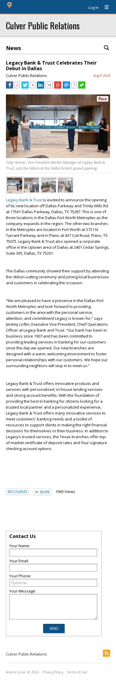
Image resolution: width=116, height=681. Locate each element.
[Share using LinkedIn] (40, 87)
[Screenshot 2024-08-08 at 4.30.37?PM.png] (65, 185)
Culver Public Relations (43, 25)
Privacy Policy (53, 672)
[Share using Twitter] (25, 87)
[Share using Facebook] (9, 87)
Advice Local (16, 672)
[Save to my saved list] (81, 87)
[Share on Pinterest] (103, 100)
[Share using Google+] (57, 87)
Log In (93, 7)
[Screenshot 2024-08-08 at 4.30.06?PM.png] (48, 185)
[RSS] (106, 653)
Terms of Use (77, 672)
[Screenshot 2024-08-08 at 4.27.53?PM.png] (14, 185)
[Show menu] (104, 7)
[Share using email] (66, 87)
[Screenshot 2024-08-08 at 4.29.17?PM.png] (31, 185)
